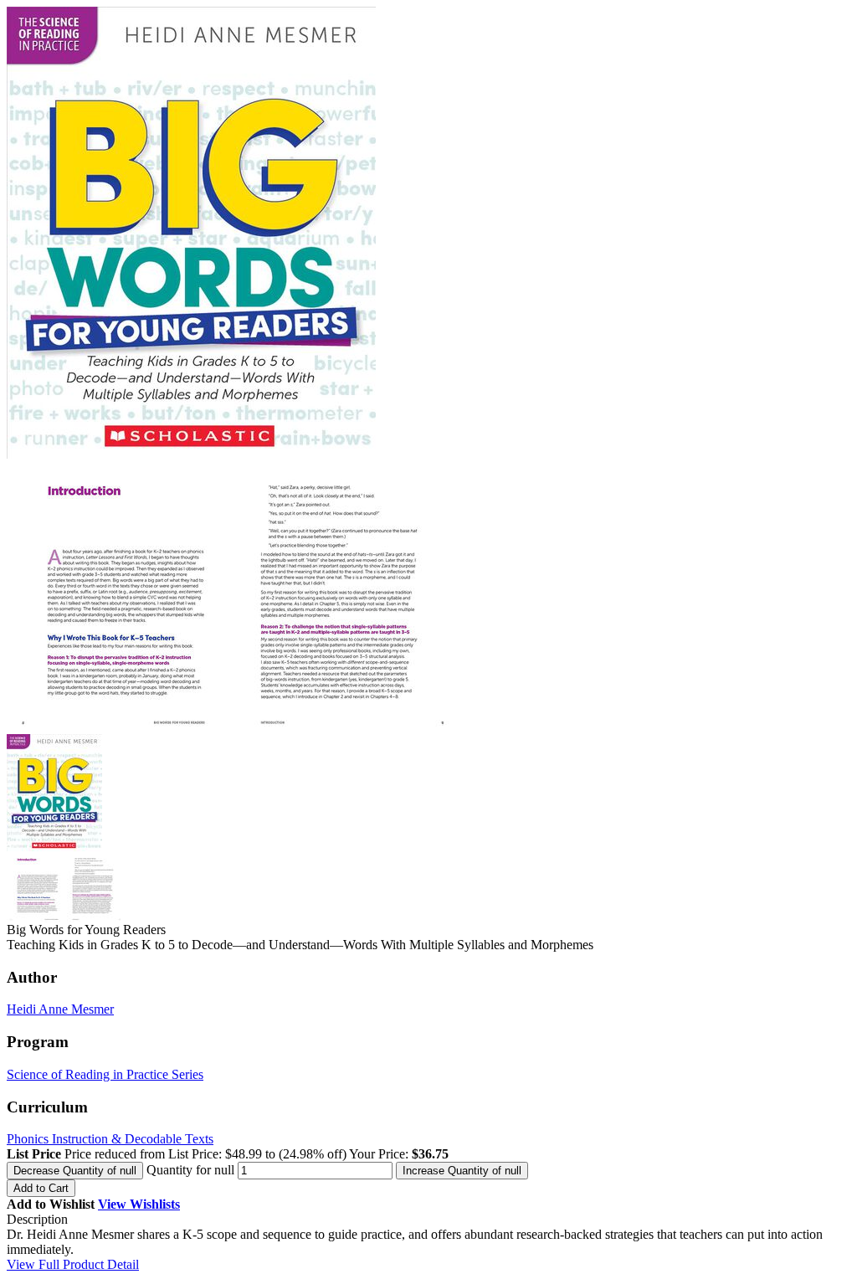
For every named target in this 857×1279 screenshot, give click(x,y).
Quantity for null (190, 1170)
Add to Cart (41, 1188)
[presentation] (75, 1170)
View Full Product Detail (73, 1264)
